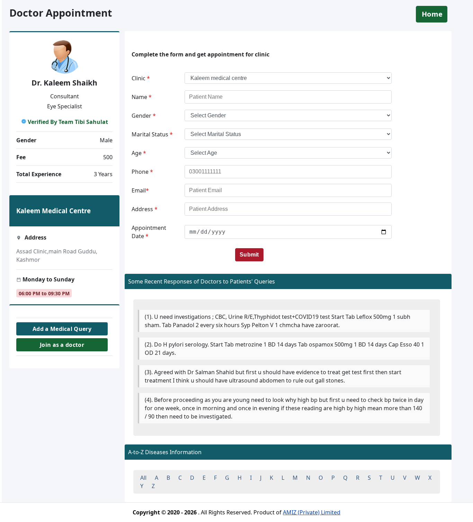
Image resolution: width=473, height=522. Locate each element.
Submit (249, 255)
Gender (144, 115)
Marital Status (152, 134)
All (143, 478)
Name (142, 97)
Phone (142, 172)
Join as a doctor (62, 345)
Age (139, 153)
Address (145, 209)
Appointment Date (149, 232)
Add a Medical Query (62, 329)
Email (140, 190)
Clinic (141, 78)
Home (432, 14)
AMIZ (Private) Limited (311, 512)
